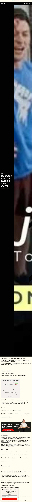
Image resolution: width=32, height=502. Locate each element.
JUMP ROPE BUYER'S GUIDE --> (16, 0)
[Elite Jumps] (3, 3)
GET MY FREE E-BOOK (10, 499)
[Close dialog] (17, 488)
